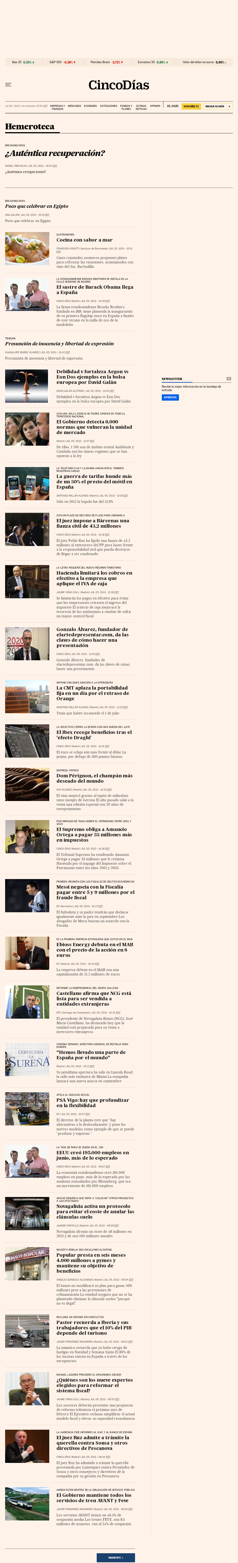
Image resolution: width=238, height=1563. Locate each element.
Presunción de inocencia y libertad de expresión (59, 344)
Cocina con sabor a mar (84, 240)
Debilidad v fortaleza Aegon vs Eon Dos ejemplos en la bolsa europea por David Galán (92, 377)
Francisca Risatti (67, 248)
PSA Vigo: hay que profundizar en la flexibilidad (92, 1103)
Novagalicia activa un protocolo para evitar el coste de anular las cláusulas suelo (95, 1212)
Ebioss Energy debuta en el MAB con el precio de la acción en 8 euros (94, 950)
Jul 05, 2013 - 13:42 (55, 352)
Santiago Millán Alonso (72, 495)
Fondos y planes (126, 108)
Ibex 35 (16, 62)
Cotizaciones (108, 106)
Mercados (74, 106)
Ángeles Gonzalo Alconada (74, 1279)
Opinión (155, 106)
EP (58, 906)
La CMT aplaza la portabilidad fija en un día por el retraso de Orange (92, 693)
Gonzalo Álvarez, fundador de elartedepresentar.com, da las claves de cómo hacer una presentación (92, 638)
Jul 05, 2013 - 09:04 (118, 1279)
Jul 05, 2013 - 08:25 (118, 1509)
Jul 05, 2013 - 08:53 (104, 1399)
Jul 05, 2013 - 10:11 (80, 1066)
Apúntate (170, 397)
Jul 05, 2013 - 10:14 (85, 963)
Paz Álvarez (64, 789)
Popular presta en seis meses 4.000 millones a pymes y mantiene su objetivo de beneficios (91, 1263)
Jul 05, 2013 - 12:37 (80, 441)
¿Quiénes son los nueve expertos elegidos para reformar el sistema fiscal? (94, 1385)
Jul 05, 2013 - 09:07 (95, 1166)
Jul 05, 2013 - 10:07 (75, 1114)
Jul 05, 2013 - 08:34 (95, 1456)
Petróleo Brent (100, 62)
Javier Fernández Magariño (74, 1341)
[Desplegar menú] (8, 84)
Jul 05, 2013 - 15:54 (42, 165)
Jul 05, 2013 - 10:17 (88, 906)
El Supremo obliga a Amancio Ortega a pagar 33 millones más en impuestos (94, 835)
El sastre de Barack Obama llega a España (94, 290)
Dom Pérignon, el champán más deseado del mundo (94, 779)
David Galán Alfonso (70, 390)
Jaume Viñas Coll (67, 592)
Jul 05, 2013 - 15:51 (35, 214)
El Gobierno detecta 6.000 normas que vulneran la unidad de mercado (94, 427)
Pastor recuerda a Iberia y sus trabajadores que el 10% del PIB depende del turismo (94, 1328)
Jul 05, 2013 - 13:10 (100, 390)
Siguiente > (115, 1557)
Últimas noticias (141, 108)
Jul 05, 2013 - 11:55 (86, 654)
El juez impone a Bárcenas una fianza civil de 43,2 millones (92, 524)
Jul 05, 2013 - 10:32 (97, 789)
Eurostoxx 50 (146, 62)
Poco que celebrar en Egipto (36, 206)
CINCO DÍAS (63, 301)
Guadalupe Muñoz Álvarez (22, 352)
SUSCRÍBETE (191, 106)
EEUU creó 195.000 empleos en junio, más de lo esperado (92, 1156)
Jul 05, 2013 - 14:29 (95, 301)
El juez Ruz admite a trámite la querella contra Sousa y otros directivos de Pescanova (92, 1443)
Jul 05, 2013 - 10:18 (95, 848)
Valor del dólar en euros (198, 62)
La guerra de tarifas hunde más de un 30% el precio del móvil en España (94, 482)
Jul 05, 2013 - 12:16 (104, 592)
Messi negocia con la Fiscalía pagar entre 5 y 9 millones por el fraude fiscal (95, 892)
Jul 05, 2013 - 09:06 (104, 1225)
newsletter (172, 379)
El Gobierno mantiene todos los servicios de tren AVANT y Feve (94, 1498)
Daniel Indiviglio (16, 165)
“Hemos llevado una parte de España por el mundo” (91, 1055)
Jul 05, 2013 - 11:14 (95, 746)
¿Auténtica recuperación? (54, 153)
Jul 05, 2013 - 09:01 (118, 1341)
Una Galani (12, 214)
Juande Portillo (67, 1225)
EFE (58, 1012)
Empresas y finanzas (57, 108)
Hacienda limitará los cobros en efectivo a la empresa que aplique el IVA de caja (94, 578)
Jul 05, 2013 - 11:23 (113, 707)
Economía (90, 106)
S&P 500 (56, 62)
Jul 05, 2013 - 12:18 (113, 495)
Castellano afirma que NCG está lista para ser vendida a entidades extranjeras (93, 999)
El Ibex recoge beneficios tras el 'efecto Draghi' (94, 735)
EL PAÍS (170, 104)
